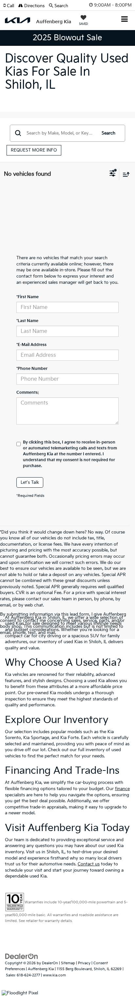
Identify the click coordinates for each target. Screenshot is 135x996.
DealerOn (50, 963)
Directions (34, 6)
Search (108, 133)
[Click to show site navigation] (124, 20)
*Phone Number (32, 368)
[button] (10, 5)
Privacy (84, 963)
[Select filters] (112, 174)
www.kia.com (54, 975)
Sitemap (68, 963)
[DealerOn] (21, 956)
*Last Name (27, 320)
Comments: (27, 392)
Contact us (89, 864)
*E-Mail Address (31, 344)
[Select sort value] (124, 174)
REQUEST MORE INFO (34, 150)
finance (122, 788)
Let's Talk (30, 482)
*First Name (27, 297)
